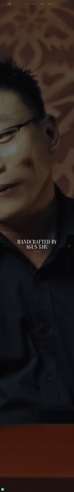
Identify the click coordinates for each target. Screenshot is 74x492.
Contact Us (50, 3)
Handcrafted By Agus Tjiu (37, 244)
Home (26, 3)
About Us (33, 3)
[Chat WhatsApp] (2, 489)
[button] (69, 246)
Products (41, 3)
